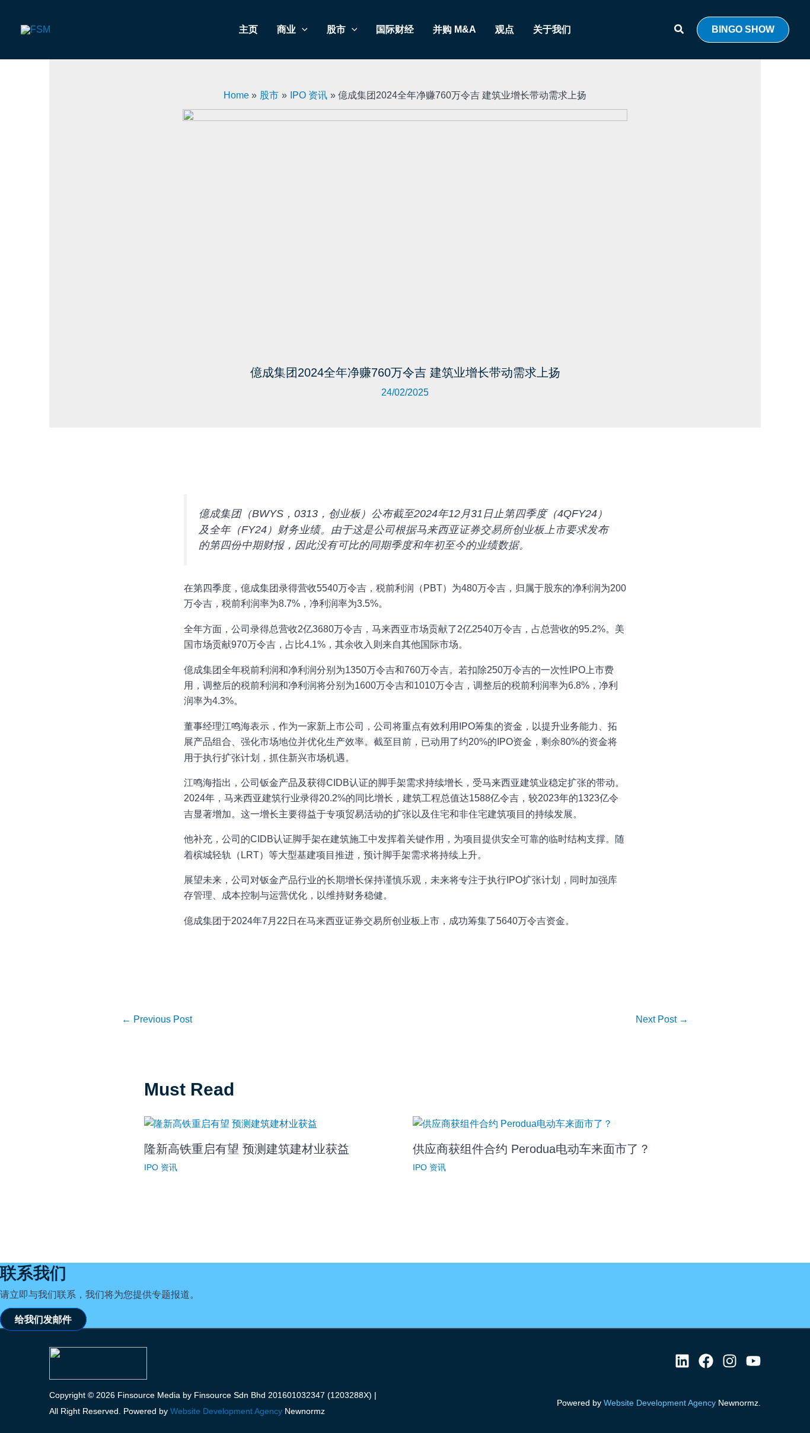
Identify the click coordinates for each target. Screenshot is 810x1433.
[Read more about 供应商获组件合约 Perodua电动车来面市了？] (513, 1123)
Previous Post (157, 1019)
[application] (302, 29)
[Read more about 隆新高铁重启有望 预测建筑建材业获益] (230, 1123)
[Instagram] (729, 1361)
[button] (679, 29)
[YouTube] (753, 1361)
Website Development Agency (226, 1411)
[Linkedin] (682, 1361)
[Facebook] (706, 1361)
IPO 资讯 (160, 1167)
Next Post (662, 1019)
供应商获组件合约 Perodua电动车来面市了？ (531, 1148)
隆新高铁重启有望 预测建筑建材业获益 (246, 1148)
